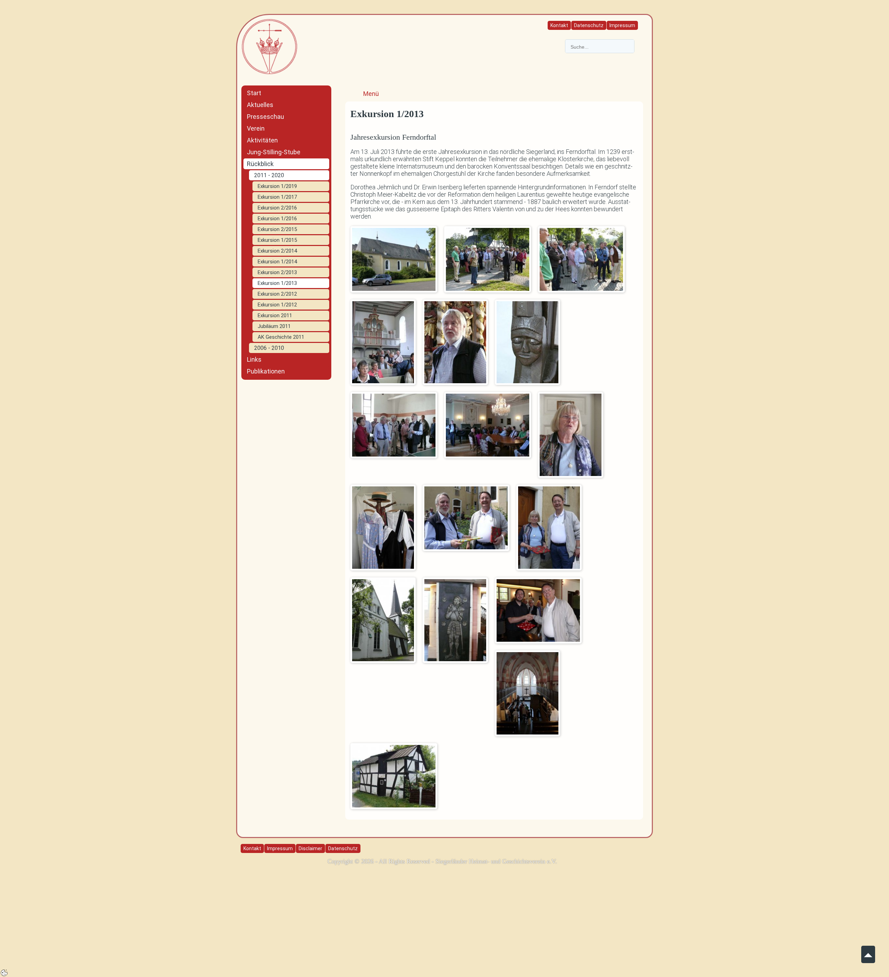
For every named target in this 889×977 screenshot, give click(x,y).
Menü (371, 93)
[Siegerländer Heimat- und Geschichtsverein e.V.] (269, 46)
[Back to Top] (868, 951)
